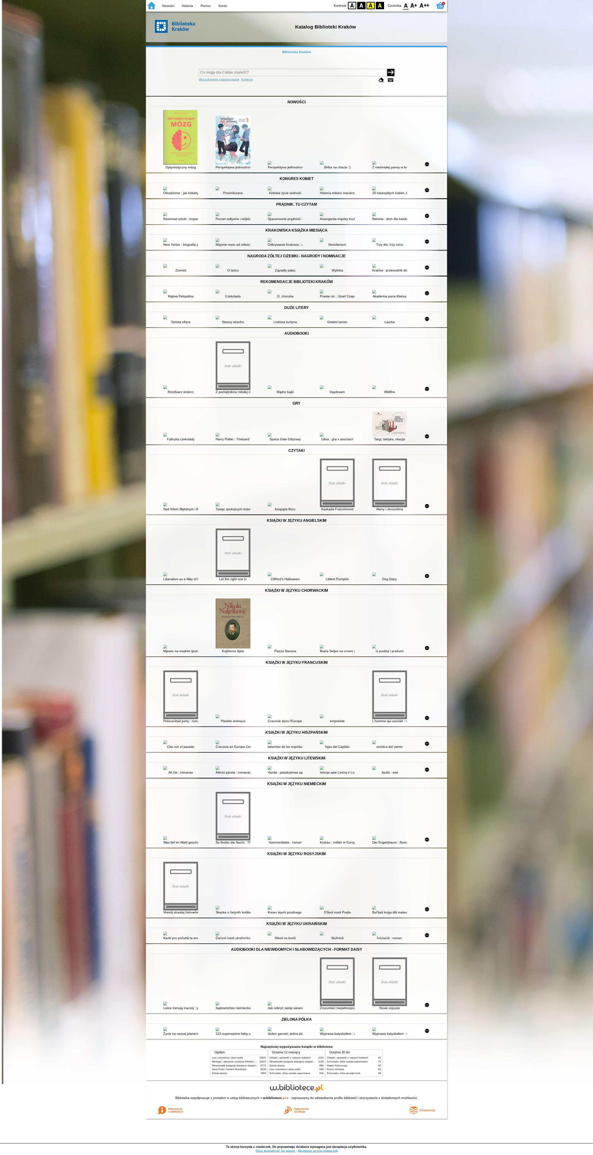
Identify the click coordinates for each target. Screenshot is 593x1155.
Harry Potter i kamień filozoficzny (229, 1069)
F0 (406, 5)
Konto (222, 6)
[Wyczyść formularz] (381, 80)
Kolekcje (247, 79)
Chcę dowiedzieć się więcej (275, 1151)
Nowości (168, 6)
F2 (424, 5)
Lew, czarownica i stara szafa (227, 1057)
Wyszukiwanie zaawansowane (219, 79)
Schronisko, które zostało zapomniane (289, 1073)
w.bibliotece (274, 1098)
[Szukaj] (390, 72)
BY (379, 5)
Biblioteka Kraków (296, 52)
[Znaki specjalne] (390, 80)
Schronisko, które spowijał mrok (343, 1073)
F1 (414, 5)
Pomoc (206, 6)
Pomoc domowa (335, 1069)
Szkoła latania (219, 1073)
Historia (187, 6)
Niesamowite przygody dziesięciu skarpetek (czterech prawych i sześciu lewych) (254, 1065)
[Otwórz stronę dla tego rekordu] (181, 138)
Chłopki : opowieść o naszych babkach (290, 1057)
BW (361, 5)
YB (370, 5)
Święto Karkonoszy (337, 1065)
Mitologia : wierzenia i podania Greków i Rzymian (238, 1061)
